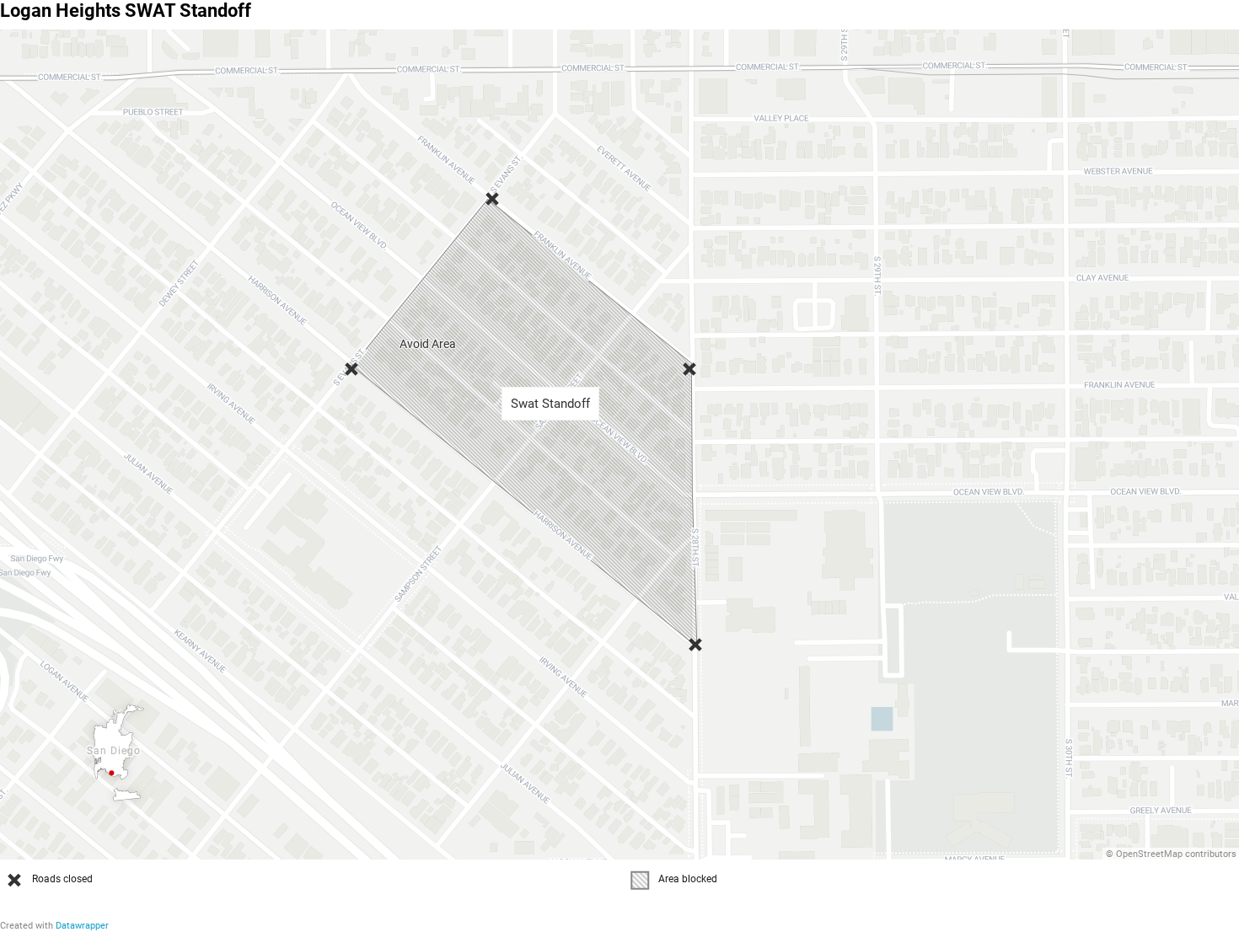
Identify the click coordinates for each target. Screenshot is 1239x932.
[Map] (619, 444)
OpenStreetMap (1149, 854)
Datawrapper (82, 925)
